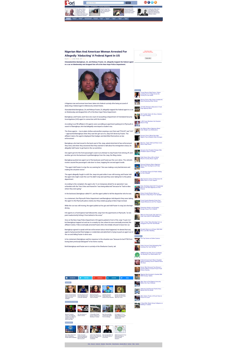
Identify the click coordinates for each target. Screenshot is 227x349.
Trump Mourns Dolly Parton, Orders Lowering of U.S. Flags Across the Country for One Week (151, 94)
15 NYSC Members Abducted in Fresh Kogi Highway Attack (151, 107)
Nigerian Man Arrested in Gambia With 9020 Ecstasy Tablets (151, 275)
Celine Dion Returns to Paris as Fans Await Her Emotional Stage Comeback (95, 336)
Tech (101, 18)
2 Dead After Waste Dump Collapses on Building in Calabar (95, 315)
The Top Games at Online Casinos (150, 238)
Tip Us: (105, 6)
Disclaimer (103, 343)
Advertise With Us (123, 343)
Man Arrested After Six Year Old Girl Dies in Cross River (107, 336)
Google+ (137, 343)
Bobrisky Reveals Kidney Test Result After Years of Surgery (95, 296)
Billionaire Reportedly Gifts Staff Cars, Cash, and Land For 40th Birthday (151, 215)
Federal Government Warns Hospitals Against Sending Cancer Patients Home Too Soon (152, 261)
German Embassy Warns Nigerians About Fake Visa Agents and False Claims (150, 166)
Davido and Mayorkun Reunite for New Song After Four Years (120, 296)
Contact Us (95, 6)
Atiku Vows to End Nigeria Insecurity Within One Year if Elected (151, 282)
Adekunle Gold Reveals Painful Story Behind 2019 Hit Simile (151, 289)
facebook (129, 343)
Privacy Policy (108, 343)
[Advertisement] (113, 34)
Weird (120, 18)
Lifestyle (95, 18)
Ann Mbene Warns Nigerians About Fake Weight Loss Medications (150, 129)
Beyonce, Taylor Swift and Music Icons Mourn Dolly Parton (151, 143)
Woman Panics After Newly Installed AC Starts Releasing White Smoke (152, 100)
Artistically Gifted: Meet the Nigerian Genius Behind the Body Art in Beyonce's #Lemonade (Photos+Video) (154, 11)
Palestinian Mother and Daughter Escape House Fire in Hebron (150, 208)
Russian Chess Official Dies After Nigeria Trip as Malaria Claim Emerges (151, 136)
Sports (107, 18)
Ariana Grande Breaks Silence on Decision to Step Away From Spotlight (151, 193)
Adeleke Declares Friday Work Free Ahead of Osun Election (108, 296)
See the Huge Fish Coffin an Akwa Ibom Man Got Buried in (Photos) (105, 10)
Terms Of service (115, 343)
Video (126, 18)
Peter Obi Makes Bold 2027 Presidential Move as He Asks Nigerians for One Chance (152, 187)
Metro (114, 18)
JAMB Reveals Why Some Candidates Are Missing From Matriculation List (151, 253)
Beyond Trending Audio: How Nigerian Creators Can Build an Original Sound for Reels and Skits (70, 317)
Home (87, 6)
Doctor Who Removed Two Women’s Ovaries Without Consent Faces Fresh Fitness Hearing (151, 268)
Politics (74, 18)
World (80, 18)
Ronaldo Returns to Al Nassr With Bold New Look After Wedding (151, 229)
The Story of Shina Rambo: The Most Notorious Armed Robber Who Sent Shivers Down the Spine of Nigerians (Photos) (82, 12)
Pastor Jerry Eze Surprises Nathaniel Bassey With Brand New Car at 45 (82, 336)
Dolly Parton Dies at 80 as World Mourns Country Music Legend (150, 158)
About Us (93, 343)
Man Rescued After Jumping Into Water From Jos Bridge (107, 315)
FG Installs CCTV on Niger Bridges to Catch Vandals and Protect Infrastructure (120, 316)
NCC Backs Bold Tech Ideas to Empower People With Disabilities (71, 336)
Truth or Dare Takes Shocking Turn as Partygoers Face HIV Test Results (151, 222)
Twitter (133, 343)
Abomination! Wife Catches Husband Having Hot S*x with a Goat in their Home (130, 10)
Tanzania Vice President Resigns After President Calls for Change (151, 150)
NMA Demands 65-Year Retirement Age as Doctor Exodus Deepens (120, 336)
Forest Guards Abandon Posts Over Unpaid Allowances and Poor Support (151, 201)
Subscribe (148, 58)
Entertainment (88, 18)
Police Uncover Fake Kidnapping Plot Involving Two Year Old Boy (151, 246)
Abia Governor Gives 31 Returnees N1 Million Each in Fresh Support (151, 179)
